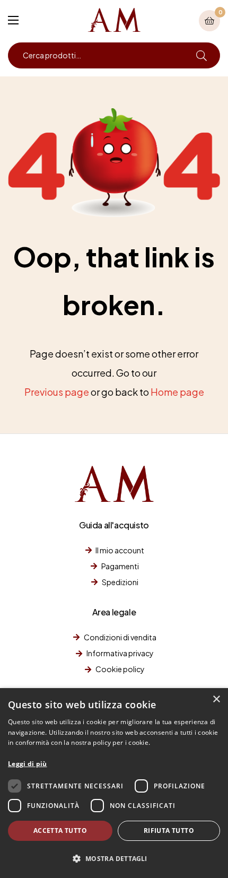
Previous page (56, 392)
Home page (177, 392)
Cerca (201, 55)
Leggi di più (27, 763)
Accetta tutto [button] (60, 830)
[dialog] (114, 783)
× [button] (216, 699)
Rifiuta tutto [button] (169, 830)
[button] (114, 859)
